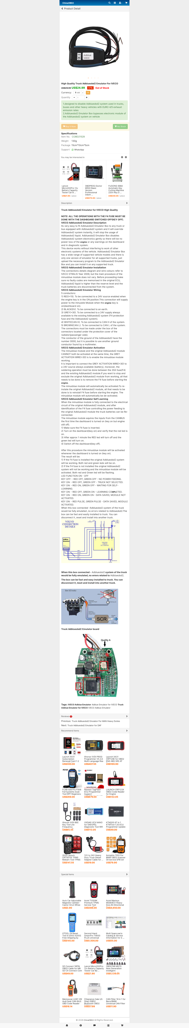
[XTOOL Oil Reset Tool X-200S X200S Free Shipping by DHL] (72, 922)
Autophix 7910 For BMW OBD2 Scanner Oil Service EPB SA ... (115, 858)
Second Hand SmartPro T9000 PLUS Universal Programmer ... (92, 936)
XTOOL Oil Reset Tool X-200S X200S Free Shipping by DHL (71, 936)
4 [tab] (98, 78)
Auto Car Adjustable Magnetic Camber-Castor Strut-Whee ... (71, 903)
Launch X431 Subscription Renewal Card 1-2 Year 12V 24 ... (70, 760)
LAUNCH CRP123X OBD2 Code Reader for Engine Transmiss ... (115, 792)
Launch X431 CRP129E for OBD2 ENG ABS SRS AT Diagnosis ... (115, 760)
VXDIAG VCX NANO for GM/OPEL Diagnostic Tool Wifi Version (93, 825)
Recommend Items (70, 730)
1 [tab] (88, 78)
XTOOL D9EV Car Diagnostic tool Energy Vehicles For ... (70, 189)
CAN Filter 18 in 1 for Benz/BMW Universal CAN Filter (115, 1001)
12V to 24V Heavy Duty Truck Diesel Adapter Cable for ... (93, 857)
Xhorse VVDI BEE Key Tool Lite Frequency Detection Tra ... (70, 825)
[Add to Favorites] (88, 93)
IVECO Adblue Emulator (99, 708)
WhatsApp (79, 149)
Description (66, 203)
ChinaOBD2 (89, 1020)
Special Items (67, 874)
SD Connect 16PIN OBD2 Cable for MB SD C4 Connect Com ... (72, 969)
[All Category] (109, 3)
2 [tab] (91, 78)
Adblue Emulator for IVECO (104, 704)
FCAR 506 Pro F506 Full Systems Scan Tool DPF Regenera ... (71, 792)
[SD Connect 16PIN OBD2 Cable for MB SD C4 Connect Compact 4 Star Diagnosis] (72, 955)
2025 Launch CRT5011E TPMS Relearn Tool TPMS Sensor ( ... (71, 858)
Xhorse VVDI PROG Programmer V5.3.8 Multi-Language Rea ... (93, 760)
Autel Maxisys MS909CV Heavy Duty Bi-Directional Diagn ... (115, 903)
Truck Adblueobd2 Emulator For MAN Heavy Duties (96, 721)
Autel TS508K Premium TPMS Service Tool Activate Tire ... (91, 903)
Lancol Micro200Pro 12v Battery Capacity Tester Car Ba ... (94, 968)
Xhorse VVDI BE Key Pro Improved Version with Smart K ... (116, 189)
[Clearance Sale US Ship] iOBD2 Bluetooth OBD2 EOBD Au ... (93, 1002)
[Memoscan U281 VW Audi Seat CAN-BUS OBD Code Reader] (72, 988)
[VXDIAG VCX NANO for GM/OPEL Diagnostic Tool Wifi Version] (94, 811)
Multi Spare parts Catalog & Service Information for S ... (115, 935)
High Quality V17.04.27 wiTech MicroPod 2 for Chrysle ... (93, 189)
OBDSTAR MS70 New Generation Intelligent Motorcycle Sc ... (114, 969)
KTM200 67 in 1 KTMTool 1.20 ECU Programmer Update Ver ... (115, 825)
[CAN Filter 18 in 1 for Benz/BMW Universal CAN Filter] (116, 988)
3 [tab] (95, 78)
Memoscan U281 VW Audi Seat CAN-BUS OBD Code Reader (72, 1001)
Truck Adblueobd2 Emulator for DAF (84, 725)
